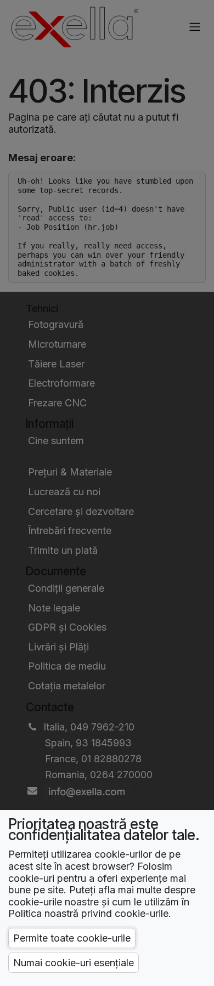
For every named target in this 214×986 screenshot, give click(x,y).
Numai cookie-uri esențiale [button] (73, 962)
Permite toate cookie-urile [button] (72, 938)
